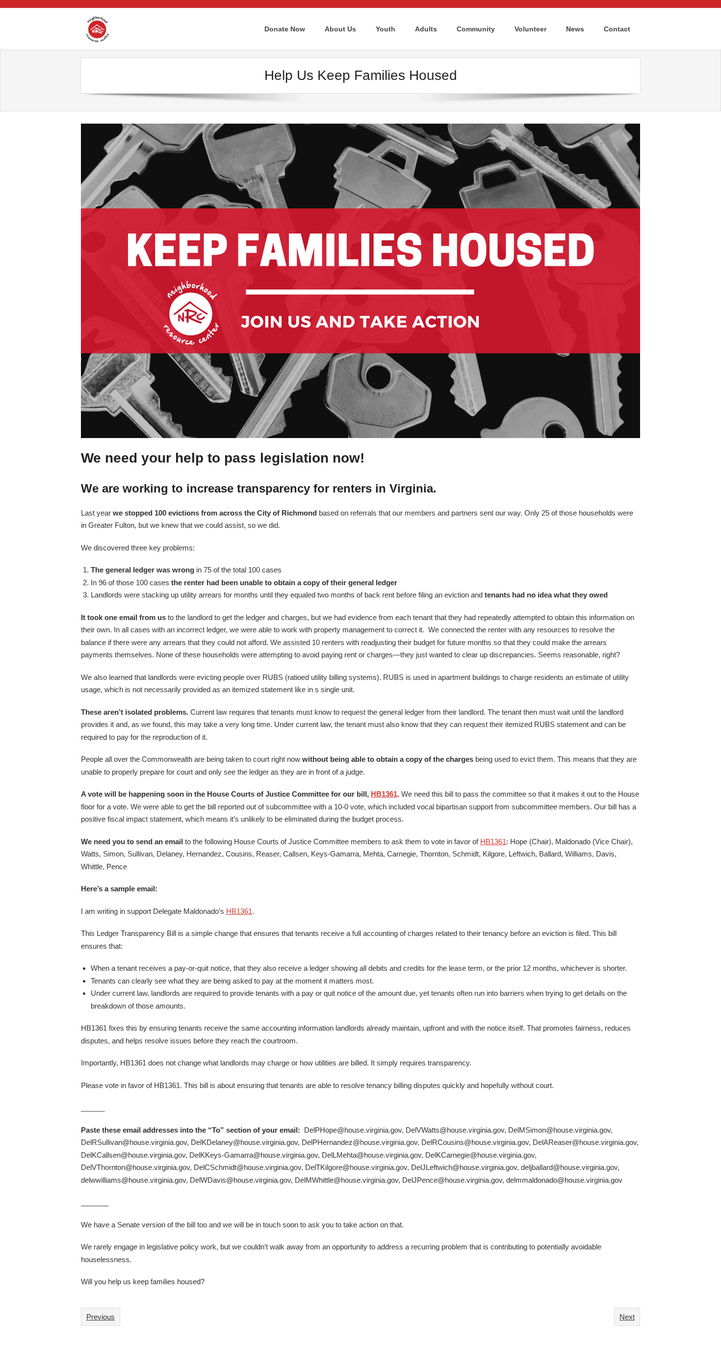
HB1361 (384, 794)
